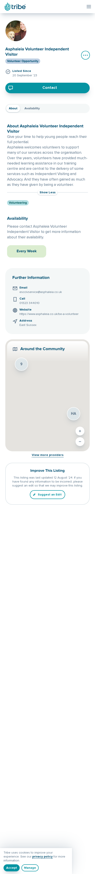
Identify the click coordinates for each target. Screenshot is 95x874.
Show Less (47, 192)
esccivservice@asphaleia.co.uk (40, 292)
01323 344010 (29, 303)
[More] (85, 55)
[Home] (15, 7)
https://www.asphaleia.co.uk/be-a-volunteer (48, 314)
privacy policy (42, 856)
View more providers (47, 455)
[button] (73, 414)
